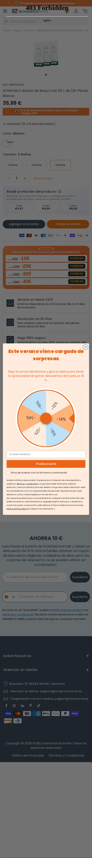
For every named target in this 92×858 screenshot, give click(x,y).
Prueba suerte (46, 464)
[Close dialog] (85, 347)
